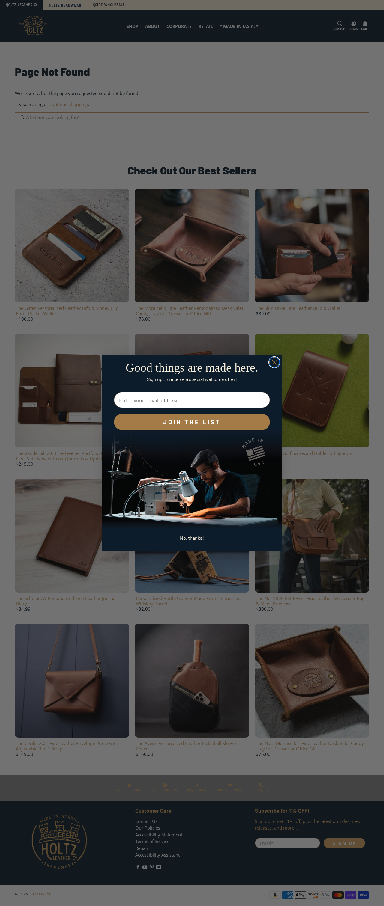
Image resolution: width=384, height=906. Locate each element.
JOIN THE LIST (192, 422)
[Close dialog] (274, 362)
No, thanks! (192, 538)
